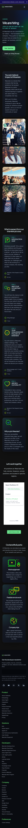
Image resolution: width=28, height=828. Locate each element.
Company (4, 785)
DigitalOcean (5, 715)
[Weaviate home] (7, 7)
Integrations (5, 702)
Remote (4, 790)
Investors (4, 794)
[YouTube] (9, 685)
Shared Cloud (5, 708)
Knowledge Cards (6, 765)
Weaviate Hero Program (8, 774)
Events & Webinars (6, 772)
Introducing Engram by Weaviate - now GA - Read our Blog (13, 1)
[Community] (14, 685)
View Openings (8, 48)
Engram (4, 704)
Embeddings (5, 697)
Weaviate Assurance (7, 713)
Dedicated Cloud (6, 711)
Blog (3, 761)
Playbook (4, 792)
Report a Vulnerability (7, 814)
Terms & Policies (6, 811)
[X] (19, 685)
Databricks (4, 807)
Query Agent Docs (6, 752)
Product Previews (6, 706)
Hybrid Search (5, 728)
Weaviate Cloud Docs (7, 748)
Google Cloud (5, 803)
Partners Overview (6, 798)
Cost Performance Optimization (10, 733)
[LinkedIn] (24, 685)
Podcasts (4, 770)
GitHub (3, 757)
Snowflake (4, 805)
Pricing (3, 717)
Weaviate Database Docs (8, 746)
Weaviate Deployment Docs (9, 750)
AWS (3, 801)
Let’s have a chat (14, 532)
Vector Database (6, 695)
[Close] (27, 2)
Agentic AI (4, 730)
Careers (4, 787)
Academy (4, 763)
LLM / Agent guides (7, 754)
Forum (3, 776)
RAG (3, 726)
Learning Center (6, 759)
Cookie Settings (6, 822)
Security (4, 809)
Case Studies (5, 735)
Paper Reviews (5, 768)
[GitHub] (4, 685)
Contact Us (5, 796)
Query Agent (5, 700)
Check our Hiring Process (11, 53)
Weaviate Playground (7, 737)
